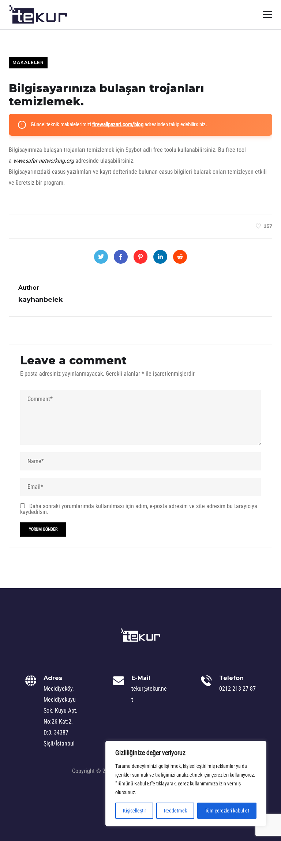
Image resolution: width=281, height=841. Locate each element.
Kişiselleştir (134, 811)
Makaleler (28, 62)
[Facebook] (121, 257)
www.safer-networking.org (43, 160)
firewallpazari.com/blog (117, 124)
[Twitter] (101, 257)
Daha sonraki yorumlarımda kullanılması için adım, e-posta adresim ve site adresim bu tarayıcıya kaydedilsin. (138, 509)
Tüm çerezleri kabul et (227, 811)
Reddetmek (175, 811)
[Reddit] (180, 257)
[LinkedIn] (160, 257)
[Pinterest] (140, 257)
